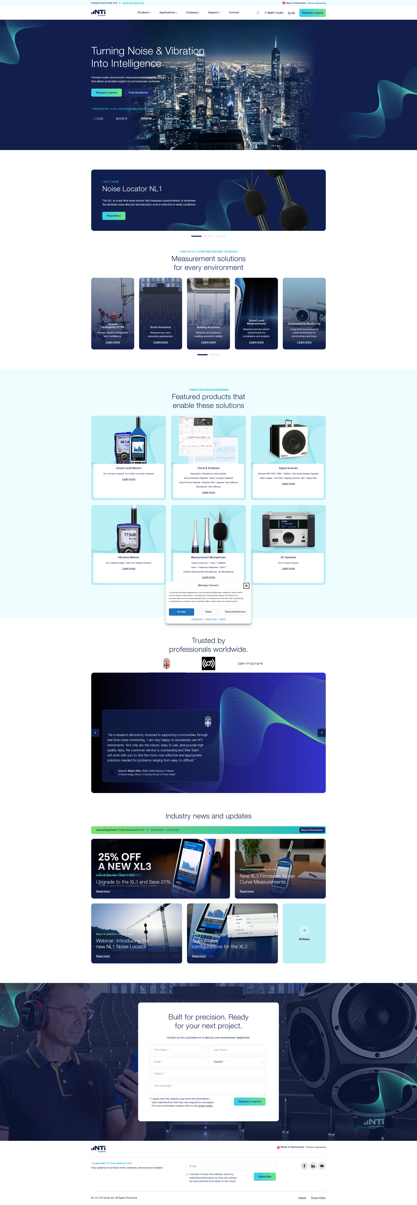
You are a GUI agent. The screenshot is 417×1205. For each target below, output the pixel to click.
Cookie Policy (197, 619)
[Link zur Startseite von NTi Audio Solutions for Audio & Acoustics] (98, 13)
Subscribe (265, 1177)
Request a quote (106, 93)
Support (213, 13)
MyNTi (275, 13)
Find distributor (138, 93)
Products (143, 13)
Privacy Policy (211, 619)
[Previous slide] (95, 733)
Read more (103, 891)
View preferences (235, 612)
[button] (246, 585)
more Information (133, 3)
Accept (181, 612)
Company (192, 13)
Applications (167, 13)
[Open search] (258, 13)
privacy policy (205, 1106)
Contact (234, 13)
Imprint (222, 619)
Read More (114, 216)
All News (304, 939)
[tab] (196, 236)
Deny (209, 612)
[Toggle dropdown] (150, 13)
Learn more (113, 342)
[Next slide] (322, 733)
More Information (312, 830)
